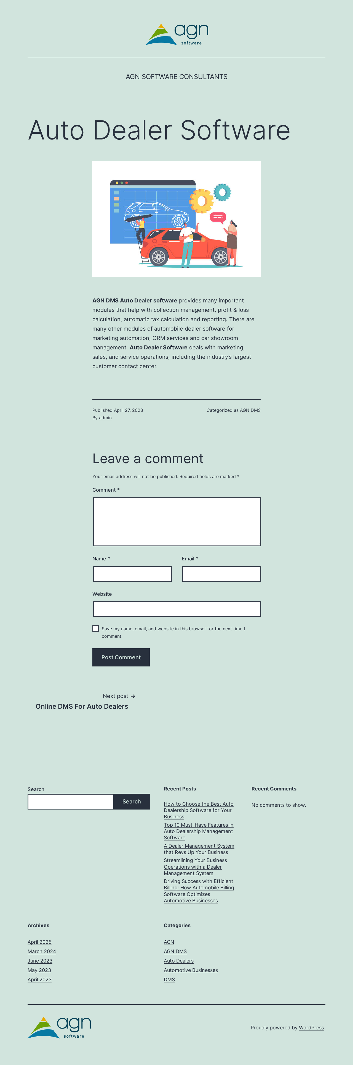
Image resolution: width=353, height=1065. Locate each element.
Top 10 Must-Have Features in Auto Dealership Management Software (199, 831)
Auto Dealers (179, 961)
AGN (169, 942)
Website (102, 594)
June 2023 (40, 961)
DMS (169, 979)
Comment (106, 490)
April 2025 (40, 942)
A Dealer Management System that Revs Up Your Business (199, 849)
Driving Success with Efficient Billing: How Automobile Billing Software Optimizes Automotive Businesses (199, 890)
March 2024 (42, 951)
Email (190, 559)
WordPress (311, 1027)
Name (101, 559)
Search (36, 789)
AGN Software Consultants (177, 77)
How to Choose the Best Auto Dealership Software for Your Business (199, 810)
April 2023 (40, 979)
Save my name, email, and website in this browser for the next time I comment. (173, 632)
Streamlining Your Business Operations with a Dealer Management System (195, 866)
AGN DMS (250, 410)
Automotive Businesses (191, 970)
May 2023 (39, 970)
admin (105, 417)
